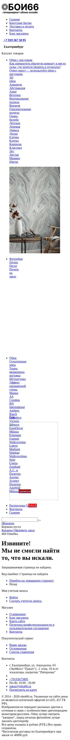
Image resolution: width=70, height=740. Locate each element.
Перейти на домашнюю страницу (31, 580)
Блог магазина (18, 33)
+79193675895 (18, 679)
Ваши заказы (17, 645)
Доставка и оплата (21, 26)
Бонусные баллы (20, 23)
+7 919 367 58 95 (14, 40)
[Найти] (39, 520)
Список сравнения (21, 652)
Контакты (15, 30)
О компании (17, 614)
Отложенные (18, 648)
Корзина (7, 530)
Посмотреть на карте (23, 689)
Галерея (14, 19)
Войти (13, 597)
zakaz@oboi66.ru (20, 686)
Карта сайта (17, 621)
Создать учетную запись (25, 601)
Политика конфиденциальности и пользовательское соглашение (31, 626)
